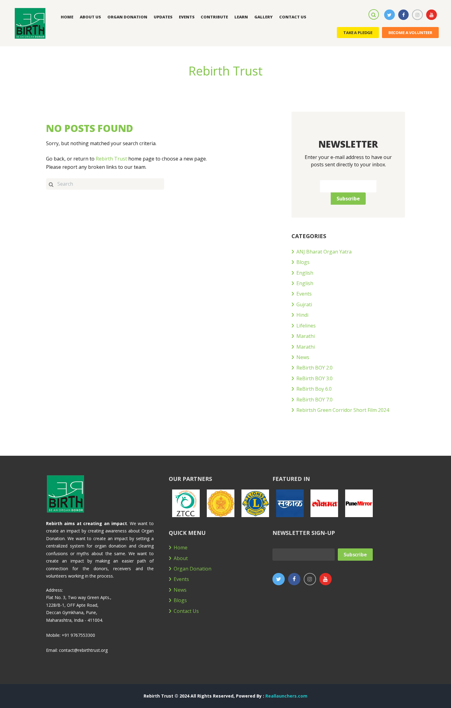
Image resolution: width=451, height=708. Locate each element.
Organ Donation (192, 568)
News (302, 357)
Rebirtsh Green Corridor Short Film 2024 (342, 410)
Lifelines (306, 325)
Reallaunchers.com (286, 696)
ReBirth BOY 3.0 (314, 378)
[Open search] (374, 14)
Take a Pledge (357, 32)
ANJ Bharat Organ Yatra (324, 251)
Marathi (305, 336)
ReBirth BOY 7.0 (314, 399)
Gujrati (304, 304)
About (181, 558)
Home (180, 547)
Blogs (303, 262)
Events (304, 293)
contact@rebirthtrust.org (83, 650)
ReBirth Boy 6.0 (314, 388)
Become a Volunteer (410, 32)
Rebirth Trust (111, 158)
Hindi (302, 314)
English (304, 272)
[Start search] (51, 184)
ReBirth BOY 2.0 (314, 367)
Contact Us (186, 611)
